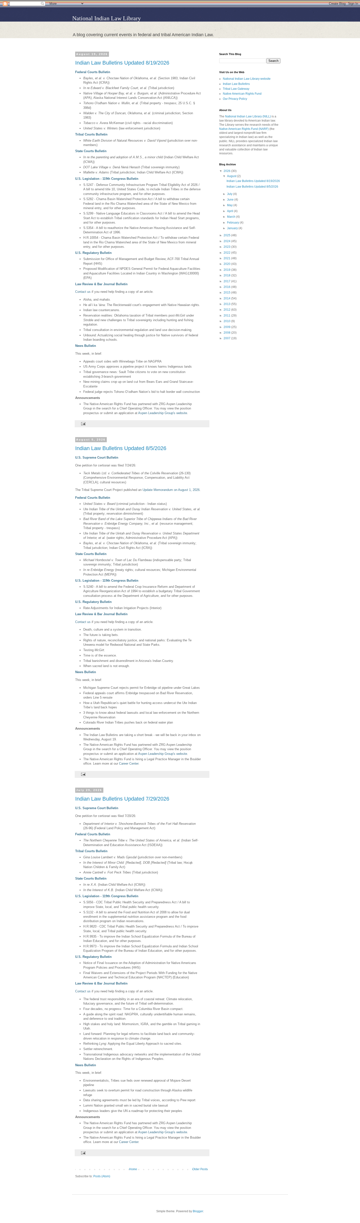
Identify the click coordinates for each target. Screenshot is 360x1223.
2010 (227, 321)
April (230, 211)
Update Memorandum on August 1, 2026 (171, 490)
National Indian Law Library (106, 18)
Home (133, 1169)
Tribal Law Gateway (236, 89)
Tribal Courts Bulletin (91, 134)
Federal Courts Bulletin (92, 72)
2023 (227, 247)
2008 (227, 332)
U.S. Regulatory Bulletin (93, 253)
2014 (227, 298)
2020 (227, 264)
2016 (227, 287)
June (230, 199)
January (233, 228)
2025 (227, 235)
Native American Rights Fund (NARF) (244, 129)
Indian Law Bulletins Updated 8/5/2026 (120, 448)
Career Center (128, 763)
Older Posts (200, 1169)
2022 (227, 252)
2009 (227, 327)
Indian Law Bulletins (236, 84)
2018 (227, 275)
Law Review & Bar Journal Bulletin (101, 284)
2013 (227, 304)
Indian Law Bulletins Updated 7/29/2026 (122, 799)
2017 (227, 281)
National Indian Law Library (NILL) (248, 116)
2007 (227, 338)
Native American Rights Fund (242, 93)
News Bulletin (85, 346)
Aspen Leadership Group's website (162, 413)
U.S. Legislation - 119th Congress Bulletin (106, 179)
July (230, 194)
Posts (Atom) (101, 1176)
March (231, 216)
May (230, 205)
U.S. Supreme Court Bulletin (96, 457)
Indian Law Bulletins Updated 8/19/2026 (122, 63)
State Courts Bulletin (91, 151)
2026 (227, 171)
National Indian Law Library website (247, 78)
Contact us (83, 292)
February (233, 222)
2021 (227, 258)
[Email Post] (82, 423)
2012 (227, 309)
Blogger (198, 1211)
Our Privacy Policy (235, 99)
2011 (227, 315)
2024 (227, 241)
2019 (227, 270)
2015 (227, 292)
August (232, 176)
